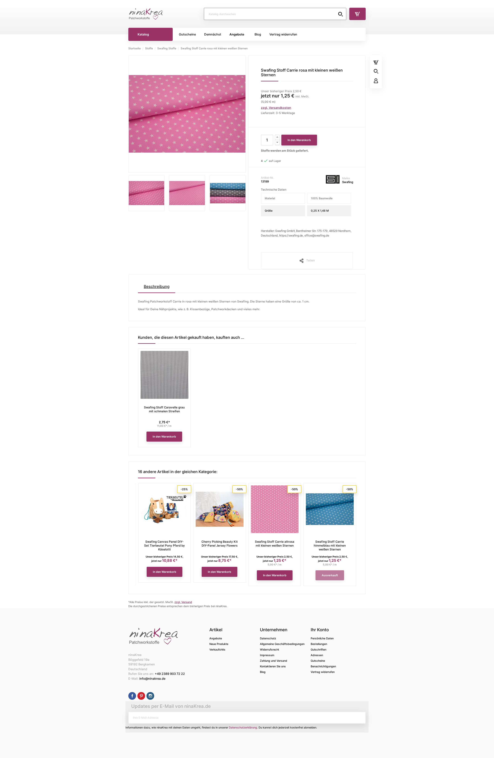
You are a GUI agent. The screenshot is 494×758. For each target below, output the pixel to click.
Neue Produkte (218, 644)
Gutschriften (318, 649)
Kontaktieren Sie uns (273, 666)
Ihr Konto (320, 629)
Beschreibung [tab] (156, 286)
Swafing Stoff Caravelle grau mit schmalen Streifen (164, 409)
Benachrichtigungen (323, 666)
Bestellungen (319, 644)
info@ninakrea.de (152, 678)
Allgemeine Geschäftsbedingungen (282, 644)
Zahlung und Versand (273, 660)
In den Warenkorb (299, 140)
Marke (346, 178)
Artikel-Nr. (267, 177)
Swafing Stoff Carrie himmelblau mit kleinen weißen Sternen (330, 545)
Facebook (132, 696)
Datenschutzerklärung (243, 727)
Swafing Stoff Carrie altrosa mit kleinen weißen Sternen (274, 543)
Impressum (267, 655)
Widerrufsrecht (269, 649)
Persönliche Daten (322, 638)
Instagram (150, 696)
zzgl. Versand (183, 602)
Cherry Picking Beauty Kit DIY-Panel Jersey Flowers (219, 543)
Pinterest (141, 696)
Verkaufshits (217, 649)
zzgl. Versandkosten (276, 108)
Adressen (317, 655)
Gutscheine (318, 660)
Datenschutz (268, 638)
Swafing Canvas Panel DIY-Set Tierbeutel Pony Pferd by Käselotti (164, 545)
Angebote (215, 638)
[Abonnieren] (360, 718)
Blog (263, 671)
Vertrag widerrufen (323, 671)
